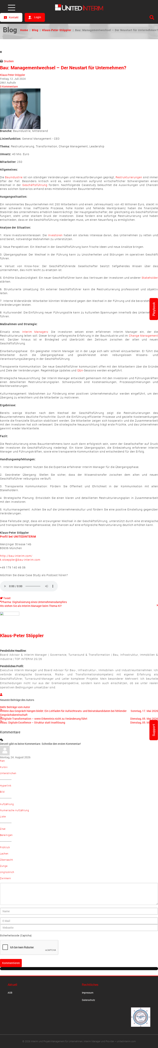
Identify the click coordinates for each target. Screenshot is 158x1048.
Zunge (4, 865)
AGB (10, 992)
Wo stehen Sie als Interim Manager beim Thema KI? (31, 606)
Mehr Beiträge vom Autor (15, 707)
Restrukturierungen (129, 177)
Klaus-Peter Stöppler (56, 30)
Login (37, 17)
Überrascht (6, 859)
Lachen (4, 853)
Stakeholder (150, 277)
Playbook (154, 309)
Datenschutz (88, 999)
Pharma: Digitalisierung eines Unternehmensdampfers (34, 602)
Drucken (9, 61)
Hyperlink (5, 785)
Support (154, 730)
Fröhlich (5, 847)
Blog (35, 30)
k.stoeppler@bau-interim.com (20, 559)
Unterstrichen (8, 773)
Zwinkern (5, 878)
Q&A (80, 370)
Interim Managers (35, 332)
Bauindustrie (14, 177)
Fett (2, 760)
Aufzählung (7, 804)
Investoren (55, 235)
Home (24, 30)
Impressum (87, 992)
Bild (2, 791)
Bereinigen (6, 835)
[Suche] (152, 17)
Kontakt (13, 17)
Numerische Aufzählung (14, 810)
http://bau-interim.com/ (20, 557)
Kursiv (4, 767)
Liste (3, 816)
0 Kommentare (9, 86)
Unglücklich (7, 872)
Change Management (143, 335)
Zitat (3, 828)
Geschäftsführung (34, 185)
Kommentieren (11, 963)
